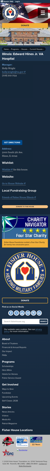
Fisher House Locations (17, 430)
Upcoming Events (10, 396)
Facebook (10, 313)
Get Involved (10, 384)
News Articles (8, 411)
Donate (25, 25)
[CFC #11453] (8, 452)
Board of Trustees (10, 343)
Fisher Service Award (11, 377)
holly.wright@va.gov (12, 72)
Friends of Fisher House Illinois (18, 197)
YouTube (22, 313)
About (6, 339)
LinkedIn (39, 313)
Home (6, 49)
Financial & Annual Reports (14, 347)
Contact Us (43, 464)
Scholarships (7, 366)
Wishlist (6, 169)
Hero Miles (7, 370)
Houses (24, 49)
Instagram (33, 313)
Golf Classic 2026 (10, 400)
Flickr (27, 313)
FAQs (4, 355)
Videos (5, 415)
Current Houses (36, 49)
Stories (6, 407)
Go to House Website (12, 183)
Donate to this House (25, 206)
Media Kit (6, 419)
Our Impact (7, 351)
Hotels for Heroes (10, 374)
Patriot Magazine (9, 423)
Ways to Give (8, 389)
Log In (17, 1)
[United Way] (22, 442)
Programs (15, 49)
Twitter (16, 313)
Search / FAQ (8, 1)
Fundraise (6, 392)
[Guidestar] (22, 450)
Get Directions (12, 142)
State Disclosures (25, 466)
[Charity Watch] (8, 441)
